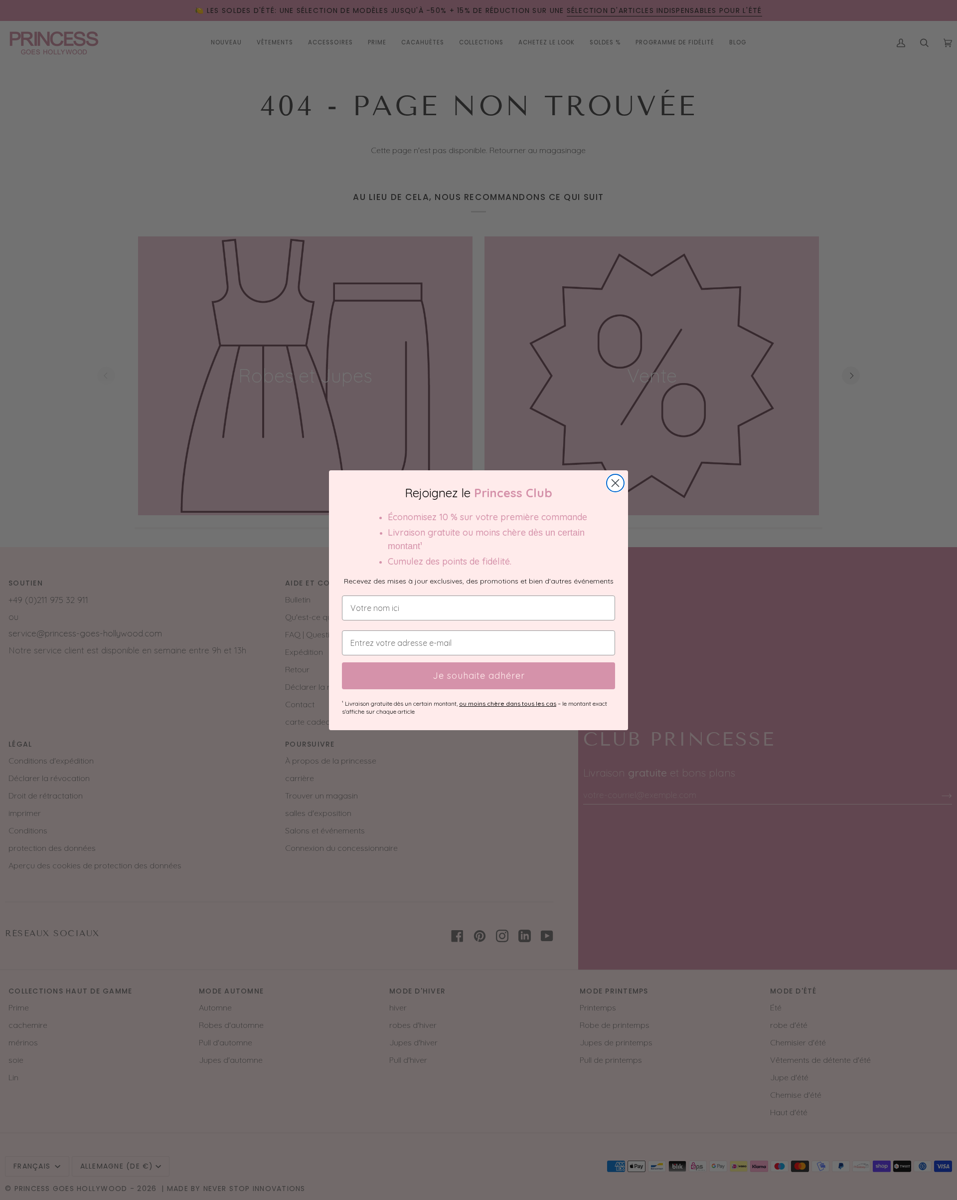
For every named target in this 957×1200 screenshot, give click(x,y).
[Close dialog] (615, 483)
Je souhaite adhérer (479, 675)
